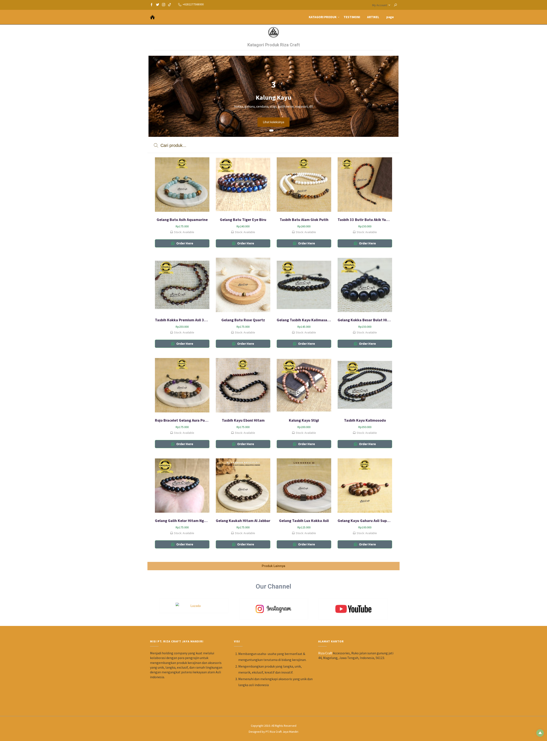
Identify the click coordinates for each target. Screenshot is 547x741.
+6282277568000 (193, 4)
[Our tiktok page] (169, 4)
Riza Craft (325, 653)
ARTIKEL (373, 17)
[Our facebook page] (151, 4)
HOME (297, 17)
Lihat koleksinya (273, 122)
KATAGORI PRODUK (323, 17)
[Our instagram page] (163, 4)
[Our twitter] (157, 4)
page (390, 17)
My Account (379, 5)
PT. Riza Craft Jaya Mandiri (282, 732)
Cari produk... (172, 145)
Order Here (184, 243)
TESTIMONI (352, 17)
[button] (262, 130)
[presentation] (155, 99)
